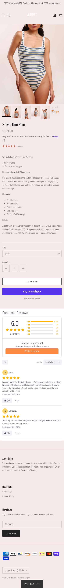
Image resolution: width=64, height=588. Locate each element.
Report (18, 400)
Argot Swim (12, 578)
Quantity (6, 262)
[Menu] (3, 15)
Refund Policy (8, 496)
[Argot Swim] (32, 15)
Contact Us (7, 491)
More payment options (32, 298)
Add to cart (31, 281)
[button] (32, 584)
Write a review (32, 351)
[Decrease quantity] (6, 268)
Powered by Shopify (23, 578)
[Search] (10, 15)
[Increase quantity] (23, 268)
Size (4, 247)
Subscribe (11, 533)
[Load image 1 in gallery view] (32, 64)
